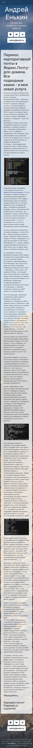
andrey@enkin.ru (16, 40)
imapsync (15, 357)
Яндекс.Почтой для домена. (13, 192)
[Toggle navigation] (3, 2)
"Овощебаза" (11, 743)
